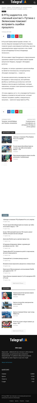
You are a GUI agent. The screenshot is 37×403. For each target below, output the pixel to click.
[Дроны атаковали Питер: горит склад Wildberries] (7, 314)
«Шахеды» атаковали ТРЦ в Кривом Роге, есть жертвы (18, 219)
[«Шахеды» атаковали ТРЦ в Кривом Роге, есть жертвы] (7, 139)
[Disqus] (18, 189)
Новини (9, 7)
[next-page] (5, 164)
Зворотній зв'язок (7, 362)
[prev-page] (3, 164)
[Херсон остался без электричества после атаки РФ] (7, 305)
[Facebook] (9, 36)
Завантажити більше (18, 283)
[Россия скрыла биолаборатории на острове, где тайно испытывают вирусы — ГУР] (7, 148)
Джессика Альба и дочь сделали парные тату (16, 239)
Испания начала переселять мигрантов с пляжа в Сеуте (19, 263)
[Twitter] (13, 36)
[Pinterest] (16, 36)
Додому (4, 7)
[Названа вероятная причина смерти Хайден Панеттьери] (7, 295)
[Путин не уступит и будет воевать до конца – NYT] (7, 324)
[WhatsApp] (20, 36)
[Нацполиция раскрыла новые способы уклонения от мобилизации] (7, 158)
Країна (3, 161)
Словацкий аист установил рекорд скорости (15, 258)
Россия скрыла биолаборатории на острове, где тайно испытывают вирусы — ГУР (23, 147)
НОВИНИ (5, 215)
